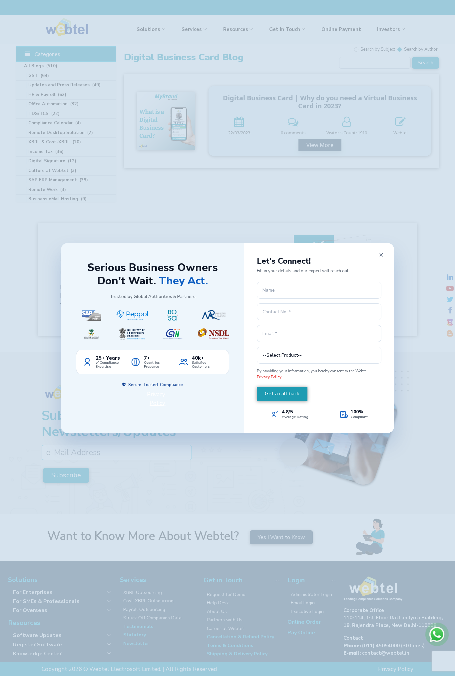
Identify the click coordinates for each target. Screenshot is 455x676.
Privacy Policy (269, 377)
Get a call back (282, 393)
